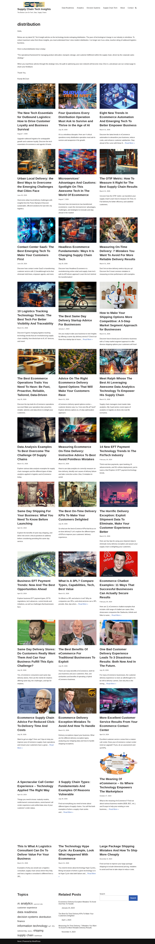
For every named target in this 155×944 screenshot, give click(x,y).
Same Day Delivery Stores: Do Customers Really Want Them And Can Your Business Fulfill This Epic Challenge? (36, 657)
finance (21, 921)
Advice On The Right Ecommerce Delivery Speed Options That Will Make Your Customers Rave (76, 387)
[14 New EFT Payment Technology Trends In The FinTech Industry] (119, 430)
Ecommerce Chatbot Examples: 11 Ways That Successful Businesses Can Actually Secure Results (117, 589)
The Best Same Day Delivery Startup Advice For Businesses (75, 320)
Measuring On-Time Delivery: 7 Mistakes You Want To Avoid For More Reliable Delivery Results (77, 927)
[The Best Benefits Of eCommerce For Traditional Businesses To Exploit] (77, 632)
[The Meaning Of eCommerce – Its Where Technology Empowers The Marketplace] (119, 764)
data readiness (27, 912)
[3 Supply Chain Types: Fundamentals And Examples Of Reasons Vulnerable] (77, 765)
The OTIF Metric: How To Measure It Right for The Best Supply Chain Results (118, 182)
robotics (30, 931)
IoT (50, 926)
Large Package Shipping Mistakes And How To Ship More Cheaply (118, 850)
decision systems (27, 916)
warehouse (38, 936)
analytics (27, 903)
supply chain (25, 935)
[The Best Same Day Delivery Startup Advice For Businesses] (77, 297)
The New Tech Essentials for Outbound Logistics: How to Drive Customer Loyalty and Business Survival (35, 121)
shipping (38, 930)
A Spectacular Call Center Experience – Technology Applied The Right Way (35, 786)
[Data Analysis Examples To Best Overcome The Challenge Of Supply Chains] (36, 430)
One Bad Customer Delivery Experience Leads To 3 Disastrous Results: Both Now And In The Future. (118, 657)
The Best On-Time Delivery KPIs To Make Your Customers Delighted (77, 515)
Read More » (130, 143)
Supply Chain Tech (110, 8)
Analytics (80, 8)
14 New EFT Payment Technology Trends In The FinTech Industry (118, 451)
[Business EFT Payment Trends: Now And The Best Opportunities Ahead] (36, 564)
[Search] (136, 8)
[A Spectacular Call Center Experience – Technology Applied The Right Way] (36, 765)
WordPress (36, 941)
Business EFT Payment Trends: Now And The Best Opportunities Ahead (36, 585)
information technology (32, 925)
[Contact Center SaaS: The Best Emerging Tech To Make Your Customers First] (36, 230)
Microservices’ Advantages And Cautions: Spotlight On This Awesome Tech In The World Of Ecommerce (77, 187)
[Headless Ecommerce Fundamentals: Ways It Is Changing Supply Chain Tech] (77, 230)
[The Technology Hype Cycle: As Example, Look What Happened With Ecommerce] (77, 829)
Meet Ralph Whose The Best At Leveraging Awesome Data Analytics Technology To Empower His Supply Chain (117, 387)
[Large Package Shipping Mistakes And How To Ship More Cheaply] (119, 829)
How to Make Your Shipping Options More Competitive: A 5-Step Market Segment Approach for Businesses (118, 321)
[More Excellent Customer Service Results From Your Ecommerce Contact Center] (119, 701)
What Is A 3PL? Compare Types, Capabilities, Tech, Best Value (77, 585)
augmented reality (38, 904)
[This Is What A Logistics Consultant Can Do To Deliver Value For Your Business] (36, 829)
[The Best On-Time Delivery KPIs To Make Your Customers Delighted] (77, 494)
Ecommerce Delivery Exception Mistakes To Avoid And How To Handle (77, 722)
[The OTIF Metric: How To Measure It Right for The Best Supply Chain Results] (119, 161)
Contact (130, 8)
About (122, 8)
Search (102, 894)
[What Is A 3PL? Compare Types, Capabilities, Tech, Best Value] (77, 564)
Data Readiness (68, 8)
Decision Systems (93, 8)
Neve (19, 941)
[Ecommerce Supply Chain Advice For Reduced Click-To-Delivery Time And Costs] (36, 701)
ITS (53, 926)
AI (18, 903)
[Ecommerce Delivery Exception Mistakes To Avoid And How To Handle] (77, 701)
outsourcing (22, 931)
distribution (45, 917)
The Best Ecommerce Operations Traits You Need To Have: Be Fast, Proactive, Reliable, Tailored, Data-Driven (33, 387)
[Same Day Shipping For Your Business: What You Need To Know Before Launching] (36, 494)
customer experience (27, 907)
